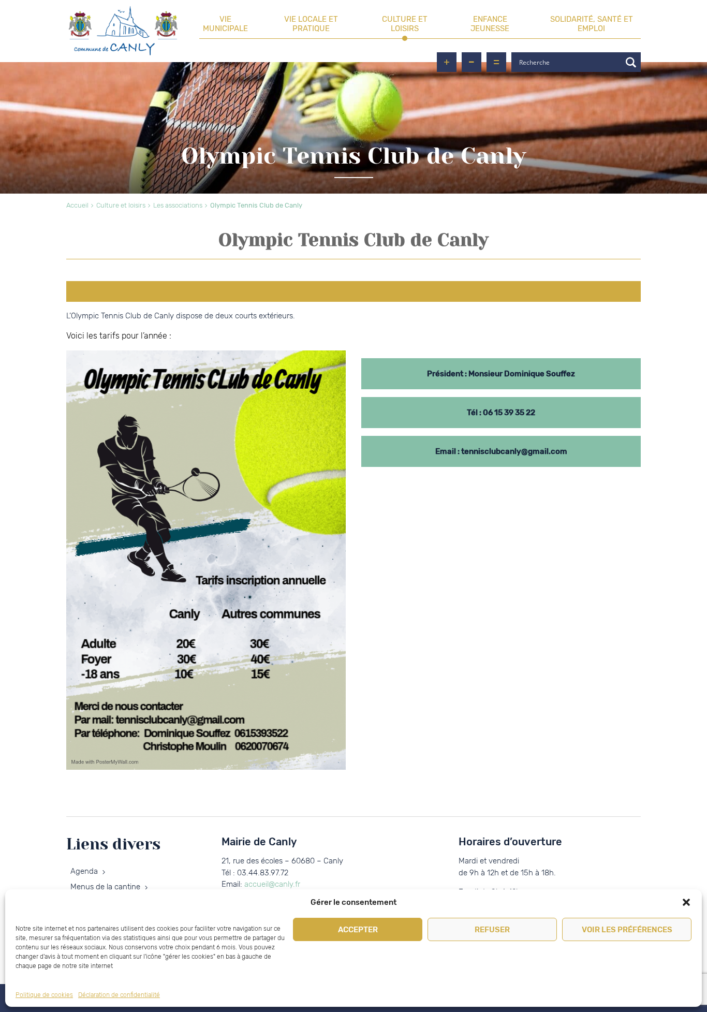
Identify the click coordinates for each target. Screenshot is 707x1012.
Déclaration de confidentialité (119, 995)
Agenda (84, 871)
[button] (686, 902)
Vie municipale (225, 23)
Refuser (492, 929)
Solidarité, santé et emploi (591, 23)
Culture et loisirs (405, 23)
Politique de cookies (44, 995)
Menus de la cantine (105, 886)
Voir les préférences (627, 929)
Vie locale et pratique (311, 23)
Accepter (358, 929)
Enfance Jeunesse (489, 23)
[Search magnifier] (631, 62)
